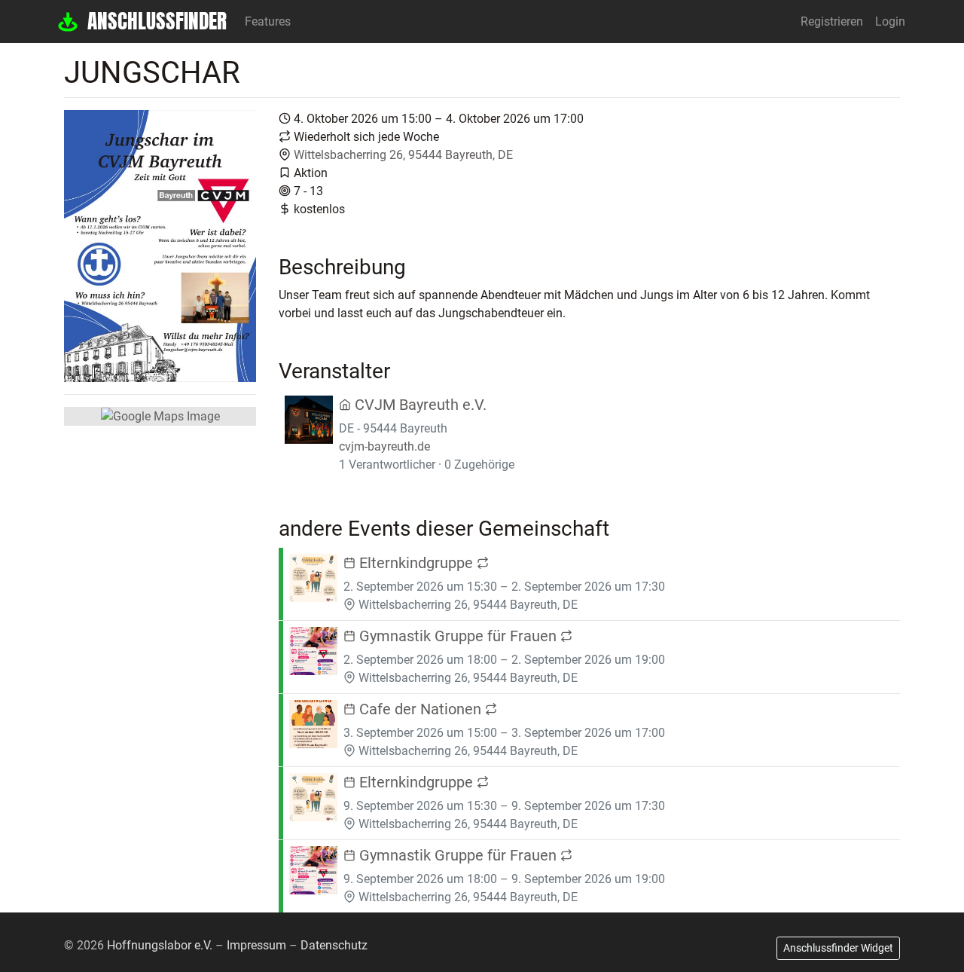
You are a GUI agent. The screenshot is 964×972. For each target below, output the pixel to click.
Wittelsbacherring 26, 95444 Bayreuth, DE (403, 155)
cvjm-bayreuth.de (384, 446)
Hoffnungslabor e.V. (159, 945)
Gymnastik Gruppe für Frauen (457, 636)
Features (268, 21)
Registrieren (832, 21)
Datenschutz (334, 945)
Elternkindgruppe (416, 563)
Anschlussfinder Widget (838, 948)
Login (890, 21)
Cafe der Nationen (420, 709)
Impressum (256, 945)
